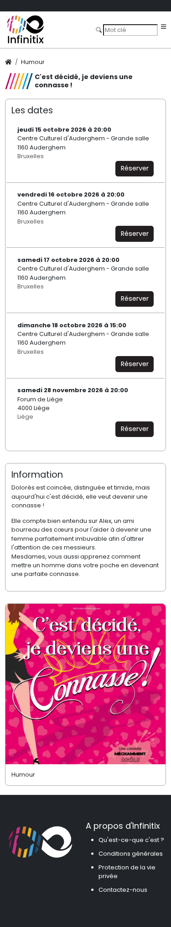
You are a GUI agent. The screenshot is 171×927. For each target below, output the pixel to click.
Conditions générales (130, 853)
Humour (33, 62)
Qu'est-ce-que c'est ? (131, 840)
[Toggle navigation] (163, 27)
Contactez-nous (122, 889)
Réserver (135, 168)
